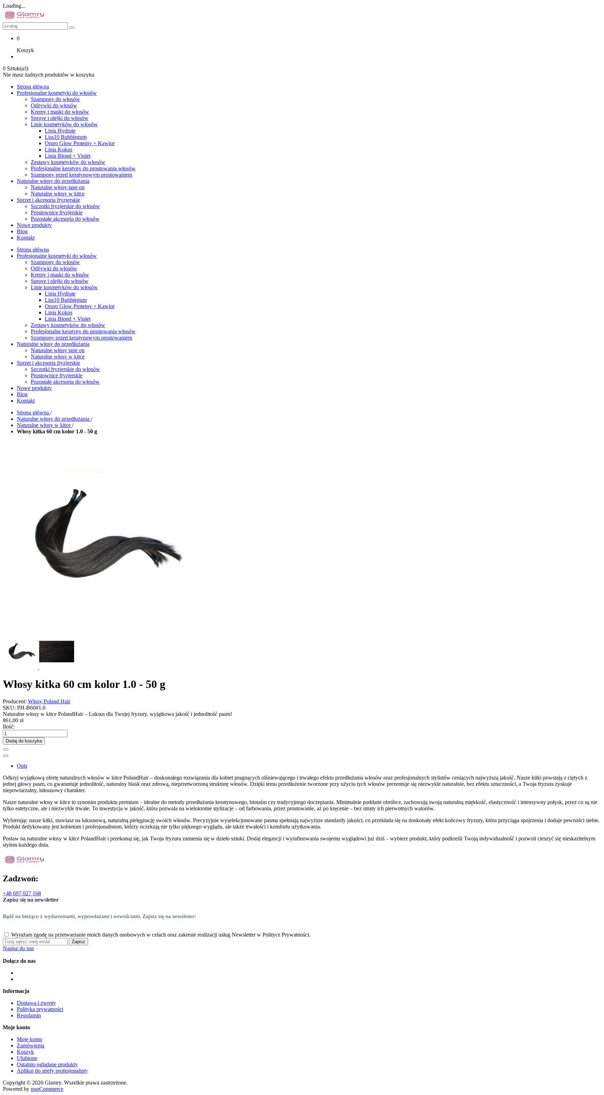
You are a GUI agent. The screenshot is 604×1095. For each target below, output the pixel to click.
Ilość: (9, 727)
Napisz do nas (18, 948)
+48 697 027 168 (22, 893)
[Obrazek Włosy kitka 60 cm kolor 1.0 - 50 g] (21, 667)
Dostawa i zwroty (36, 1003)
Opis (22, 766)
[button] (71, 28)
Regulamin (29, 1015)
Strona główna (33, 250)
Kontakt (26, 238)
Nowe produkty (34, 225)
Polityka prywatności (40, 1009)
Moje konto (29, 1039)
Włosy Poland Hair (49, 701)
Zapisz (78, 941)
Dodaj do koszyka (24, 741)
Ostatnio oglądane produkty (47, 1064)
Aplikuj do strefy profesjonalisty (52, 1071)
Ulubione (27, 1058)
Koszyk (25, 1052)
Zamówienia (30, 1045)
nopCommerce (47, 1089)
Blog (22, 231)
